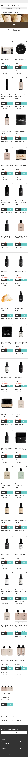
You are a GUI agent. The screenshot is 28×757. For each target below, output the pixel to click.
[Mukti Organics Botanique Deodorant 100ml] (21, 474)
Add (10, 68)
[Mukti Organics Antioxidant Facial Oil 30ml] (21, 297)
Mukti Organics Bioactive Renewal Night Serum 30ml (6, 519)
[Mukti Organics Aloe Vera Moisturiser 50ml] (7, 438)
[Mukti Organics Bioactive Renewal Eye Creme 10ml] (7, 403)
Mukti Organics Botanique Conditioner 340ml (21, 236)
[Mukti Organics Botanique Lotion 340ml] (21, 403)
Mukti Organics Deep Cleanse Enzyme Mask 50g (21, 449)
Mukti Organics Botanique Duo (21, 625)
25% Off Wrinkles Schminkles (14, 1)
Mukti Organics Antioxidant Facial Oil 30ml (21, 307)
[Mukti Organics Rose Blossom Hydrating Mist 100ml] (7, 262)
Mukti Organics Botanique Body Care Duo (7, 661)
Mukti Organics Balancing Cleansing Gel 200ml (6, 236)
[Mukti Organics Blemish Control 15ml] (7, 544)
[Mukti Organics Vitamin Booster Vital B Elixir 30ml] (21, 580)
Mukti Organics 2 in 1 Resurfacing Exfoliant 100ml (6, 201)
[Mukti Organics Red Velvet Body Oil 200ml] (21, 85)
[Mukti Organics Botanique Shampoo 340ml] (7, 155)
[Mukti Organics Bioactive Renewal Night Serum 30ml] (7, 509)
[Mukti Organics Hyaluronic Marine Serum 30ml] (21, 332)
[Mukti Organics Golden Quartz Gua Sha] (7, 297)
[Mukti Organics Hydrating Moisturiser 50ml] (21, 262)
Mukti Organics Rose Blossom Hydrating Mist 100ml (6, 272)
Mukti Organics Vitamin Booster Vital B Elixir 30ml (20, 590)
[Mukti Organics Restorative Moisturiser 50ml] (21, 368)
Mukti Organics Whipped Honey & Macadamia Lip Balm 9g (20, 60)
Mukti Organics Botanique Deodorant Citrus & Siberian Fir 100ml (7, 484)
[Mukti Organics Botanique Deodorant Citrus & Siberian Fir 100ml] (7, 474)
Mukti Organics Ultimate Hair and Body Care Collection (6, 696)
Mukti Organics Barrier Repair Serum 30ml (20, 555)
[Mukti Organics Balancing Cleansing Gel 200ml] (7, 226)
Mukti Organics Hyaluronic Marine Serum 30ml (21, 343)
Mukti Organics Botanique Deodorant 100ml (21, 484)
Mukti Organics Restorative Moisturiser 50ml (20, 378)
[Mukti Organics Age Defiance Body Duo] (21, 650)
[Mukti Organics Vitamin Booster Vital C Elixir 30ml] (7, 368)
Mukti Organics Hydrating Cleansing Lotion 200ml (21, 201)
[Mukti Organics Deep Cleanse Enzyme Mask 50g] (21, 438)
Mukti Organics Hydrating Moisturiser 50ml (21, 272)
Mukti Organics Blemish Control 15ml (6, 555)
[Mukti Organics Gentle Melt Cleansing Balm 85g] (7, 332)
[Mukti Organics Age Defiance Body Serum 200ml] (7, 120)
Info (3, 68)
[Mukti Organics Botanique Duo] (21, 615)
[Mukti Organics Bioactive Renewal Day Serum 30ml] (21, 509)
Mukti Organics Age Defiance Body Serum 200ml (6, 130)
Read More (3, 723)
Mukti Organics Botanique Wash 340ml (7, 625)
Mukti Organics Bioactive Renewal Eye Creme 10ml (7, 413)
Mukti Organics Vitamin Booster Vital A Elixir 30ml (6, 590)
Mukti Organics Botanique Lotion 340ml (21, 413)
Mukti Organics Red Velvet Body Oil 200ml (21, 95)
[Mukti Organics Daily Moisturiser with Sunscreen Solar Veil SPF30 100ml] (7, 85)
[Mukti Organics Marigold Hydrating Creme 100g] (21, 120)
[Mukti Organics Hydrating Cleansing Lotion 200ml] (21, 191)
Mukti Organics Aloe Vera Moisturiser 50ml (6, 449)
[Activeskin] (14, 5)
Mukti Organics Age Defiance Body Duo (19, 661)
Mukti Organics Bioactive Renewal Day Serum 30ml (21, 519)
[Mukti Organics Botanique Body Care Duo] (7, 650)
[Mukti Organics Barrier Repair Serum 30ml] (21, 544)
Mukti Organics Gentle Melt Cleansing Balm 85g (6, 343)
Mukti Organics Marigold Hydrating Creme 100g (20, 130)
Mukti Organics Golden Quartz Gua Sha (6, 307)
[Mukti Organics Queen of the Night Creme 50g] (21, 155)
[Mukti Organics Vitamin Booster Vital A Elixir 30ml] (7, 580)
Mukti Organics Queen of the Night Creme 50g (20, 166)
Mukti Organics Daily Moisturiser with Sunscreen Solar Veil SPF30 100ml (7, 95)
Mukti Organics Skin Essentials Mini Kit (5, 60)
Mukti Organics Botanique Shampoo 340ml (7, 166)
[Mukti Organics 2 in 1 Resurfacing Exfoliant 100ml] (7, 191)
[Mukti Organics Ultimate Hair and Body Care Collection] (7, 686)
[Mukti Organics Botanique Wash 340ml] (7, 615)
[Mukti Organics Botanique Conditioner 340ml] (21, 226)
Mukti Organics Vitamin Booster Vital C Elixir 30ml (6, 378)
